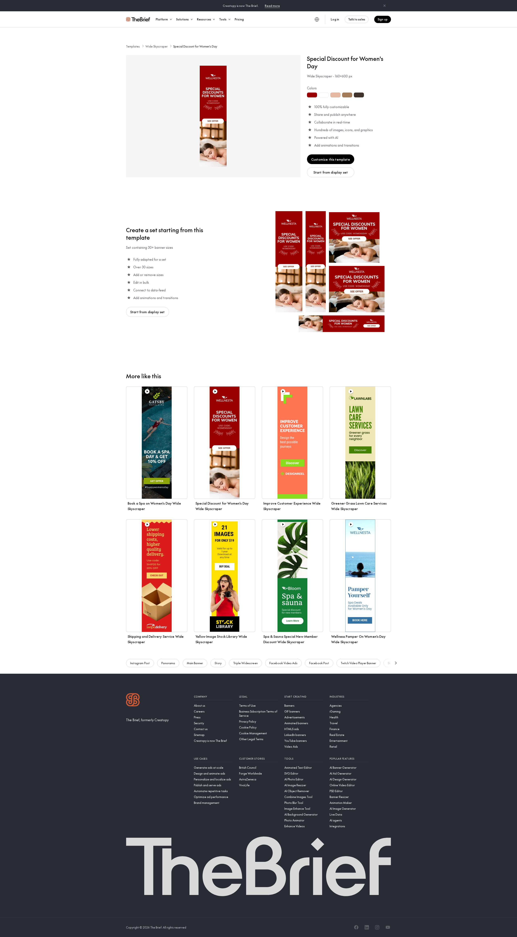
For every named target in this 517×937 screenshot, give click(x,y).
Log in (335, 19)
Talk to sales (356, 19)
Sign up (383, 19)
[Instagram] (377, 927)
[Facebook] (356, 927)
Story (218, 663)
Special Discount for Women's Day (195, 46)
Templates (133, 46)
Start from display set (330, 172)
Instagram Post (140, 663)
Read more (272, 6)
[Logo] (133, 700)
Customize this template (330, 159)
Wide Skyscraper (156, 46)
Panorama (168, 663)
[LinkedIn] (367, 927)
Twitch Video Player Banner (358, 663)
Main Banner (195, 663)
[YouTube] (388, 927)
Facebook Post (319, 663)
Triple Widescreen (245, 663)
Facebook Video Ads (283, 663)
